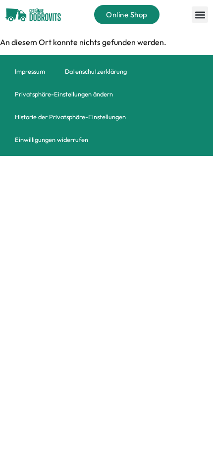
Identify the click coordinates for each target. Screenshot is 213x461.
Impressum (30, 71)
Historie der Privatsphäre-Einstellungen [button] (70, 117)
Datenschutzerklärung (96, 71)
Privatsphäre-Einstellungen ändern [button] (64, 94)
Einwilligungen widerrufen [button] (51, 139)
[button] (200, 14)
